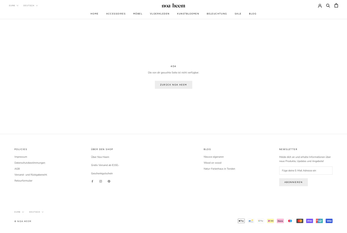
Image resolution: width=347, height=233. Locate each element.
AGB (17, 168)
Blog (252, 13)
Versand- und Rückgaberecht (30, 174)
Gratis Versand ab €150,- (105, 165)
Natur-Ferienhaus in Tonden (219, 168)
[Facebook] (92, 181)
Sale (238, 13)
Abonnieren (293, 182)
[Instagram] (100, 181)
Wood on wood (212, 162)
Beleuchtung (217, 13)
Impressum (20, 157)
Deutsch (29, 5)
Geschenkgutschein (102, 173)
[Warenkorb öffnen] (336, 5)
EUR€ (12, 5)
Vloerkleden (160, 13)
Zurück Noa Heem (173, 85)
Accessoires (116, 13)
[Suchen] (328, 5)
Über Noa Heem (100, 157)
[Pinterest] (109, 181)
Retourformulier (23, 180)
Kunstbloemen (188, 13)
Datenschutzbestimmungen (29, 162)
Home (95, 13)
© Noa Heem (22, 221)
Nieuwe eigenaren (214, 157)
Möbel (137, 13)
